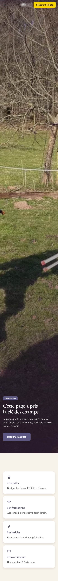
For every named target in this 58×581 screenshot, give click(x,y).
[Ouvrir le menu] (5, 5)
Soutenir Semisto (44, 5)
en (29, 5)
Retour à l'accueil (16, 436)
